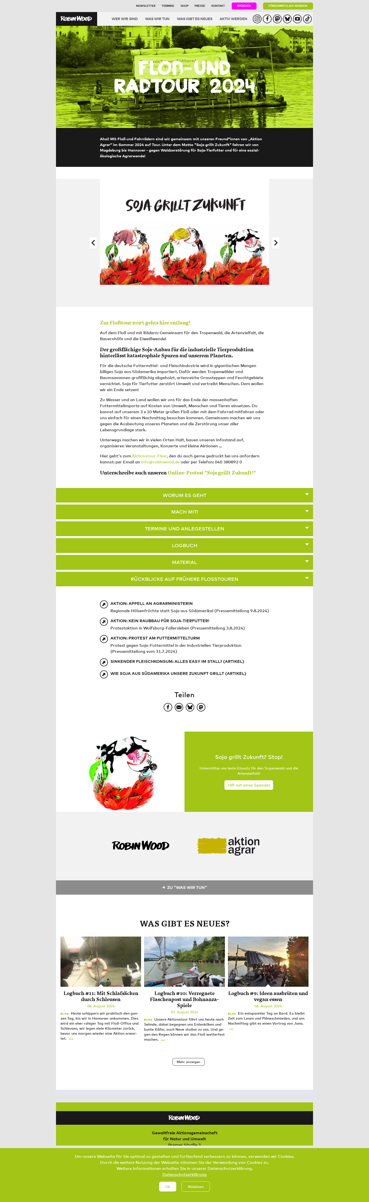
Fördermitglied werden (287, 5)
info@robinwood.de (160, 461)
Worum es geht (184, 495)
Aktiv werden (233, 19)
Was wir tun (157, 19)
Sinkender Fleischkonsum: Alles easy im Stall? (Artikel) (177, 661)
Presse (200, 5)
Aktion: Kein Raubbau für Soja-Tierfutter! (159, 620)
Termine (168, 5)
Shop (184, 5)
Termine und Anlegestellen (184, 528)
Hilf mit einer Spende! (249, 785)
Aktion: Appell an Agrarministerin (151, 603)
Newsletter (145, 5)
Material (184, 562)
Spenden (244, 5)
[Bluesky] (190, 707)
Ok (167, 1186)
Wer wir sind (125, 19)
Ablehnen (196, 1186)
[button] (93, 242)
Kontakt (218, 5)
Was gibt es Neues (194, 19)
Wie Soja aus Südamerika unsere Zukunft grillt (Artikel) (178, 673)
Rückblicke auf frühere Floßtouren (184, 579)
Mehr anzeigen (188, 1062)
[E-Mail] (179, 707)
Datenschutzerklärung (184, 1174)
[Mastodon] (201, 707)
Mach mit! (184, 512)
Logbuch (184, 545)
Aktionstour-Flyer (149, 455)
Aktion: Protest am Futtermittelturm (155, 638)
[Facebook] (168, 707)
